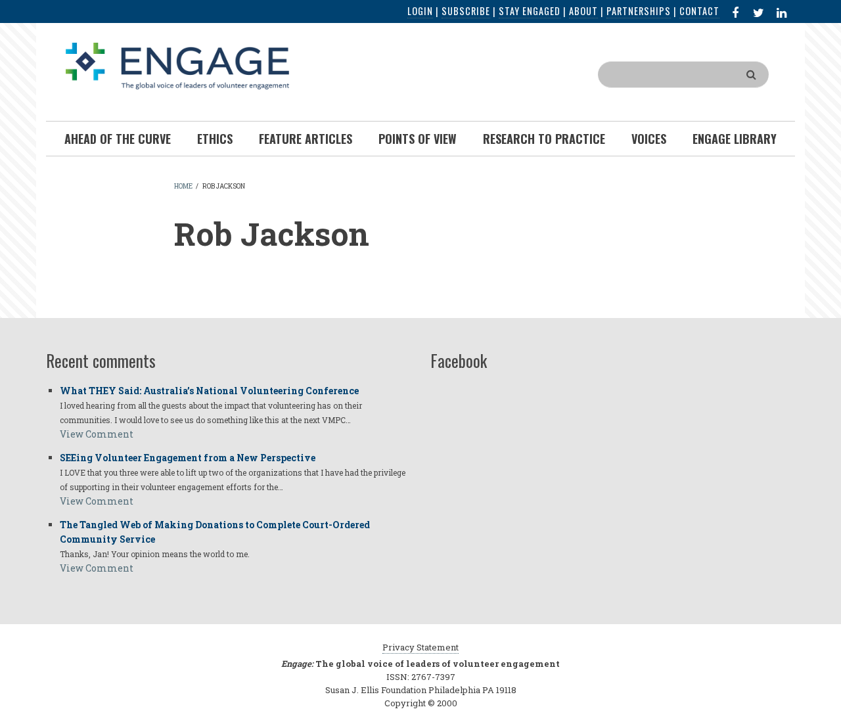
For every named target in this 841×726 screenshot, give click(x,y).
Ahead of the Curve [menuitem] (117, 138)
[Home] (177, 65)
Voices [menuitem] (648, 138)
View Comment (96, 434)
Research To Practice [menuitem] (544, 138)
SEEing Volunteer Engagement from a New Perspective (187, 457)
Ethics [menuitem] (215, 138)
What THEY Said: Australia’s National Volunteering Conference (209, 390)
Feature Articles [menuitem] (305, 138)
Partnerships (638, 11)
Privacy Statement (420, 647)
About (583, 11)
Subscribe (466, 11)
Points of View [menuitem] (417, 138)
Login (420, 11)
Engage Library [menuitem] (735, 138)
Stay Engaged (529, 11)
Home (183, 186)
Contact (699, 11)
